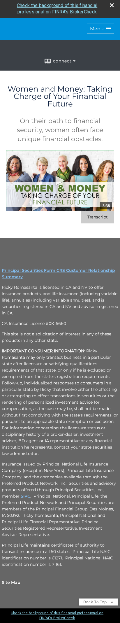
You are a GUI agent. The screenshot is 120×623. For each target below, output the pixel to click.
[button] (100, 29)
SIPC (25, 496)
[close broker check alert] (112, 5)
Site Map (11, 582)
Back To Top (95, 602)
